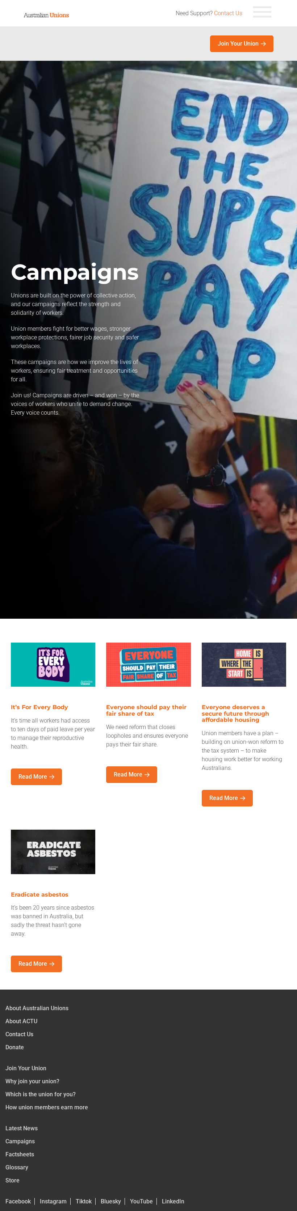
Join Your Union (238, 43)
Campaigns (20, 1141)
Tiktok (84, 1201)
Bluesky (111, 1201)
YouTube (141, 1201)
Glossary (16, 1167)
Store (12, 1180)
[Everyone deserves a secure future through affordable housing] (244, 672)
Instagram (53, 1201)
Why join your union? (32, 1081)
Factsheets (19, 1154)
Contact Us (228, 13)
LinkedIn (173, 1201)
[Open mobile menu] (262, 13)
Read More (32, 776)
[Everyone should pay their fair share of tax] (148, 672)
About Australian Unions (36, 1008)
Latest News (21, 1128)
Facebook (18, 1201)
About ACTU (21, 1021)
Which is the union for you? (40, 1094)
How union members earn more (46, 1107)
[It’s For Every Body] (53, 672)
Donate (14, 1047)
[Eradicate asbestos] (53, 860)
